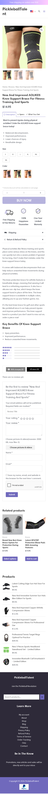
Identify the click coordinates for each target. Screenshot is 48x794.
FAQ (24, 743)
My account (24, 715)
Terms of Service (24, 736)
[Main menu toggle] (44, 11)
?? (41, 30)
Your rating (12, 418)
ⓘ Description (9, 114)
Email (9, 464)
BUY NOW (24, 200)
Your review (12, 423)
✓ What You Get (33, 114)
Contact (24, 746)
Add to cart (32, 559)
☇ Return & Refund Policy (24, 239)
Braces (11, 87)
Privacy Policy (24, 730)
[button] (39, 11)
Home (4, 87)
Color (4, 166)
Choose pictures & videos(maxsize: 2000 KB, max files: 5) (23, 440)
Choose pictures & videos (21, 447)
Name (9, 452)
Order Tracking (24, 740)
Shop (24, 721)
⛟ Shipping (24, 232)
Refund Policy (24, 733)
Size (4, 149)
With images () (17, 369)
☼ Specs (20, 114)
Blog (24, 724)
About (24, 718)
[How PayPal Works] (24, 787)
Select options (10, 559)
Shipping (24, 727)
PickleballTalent (14, 11)
